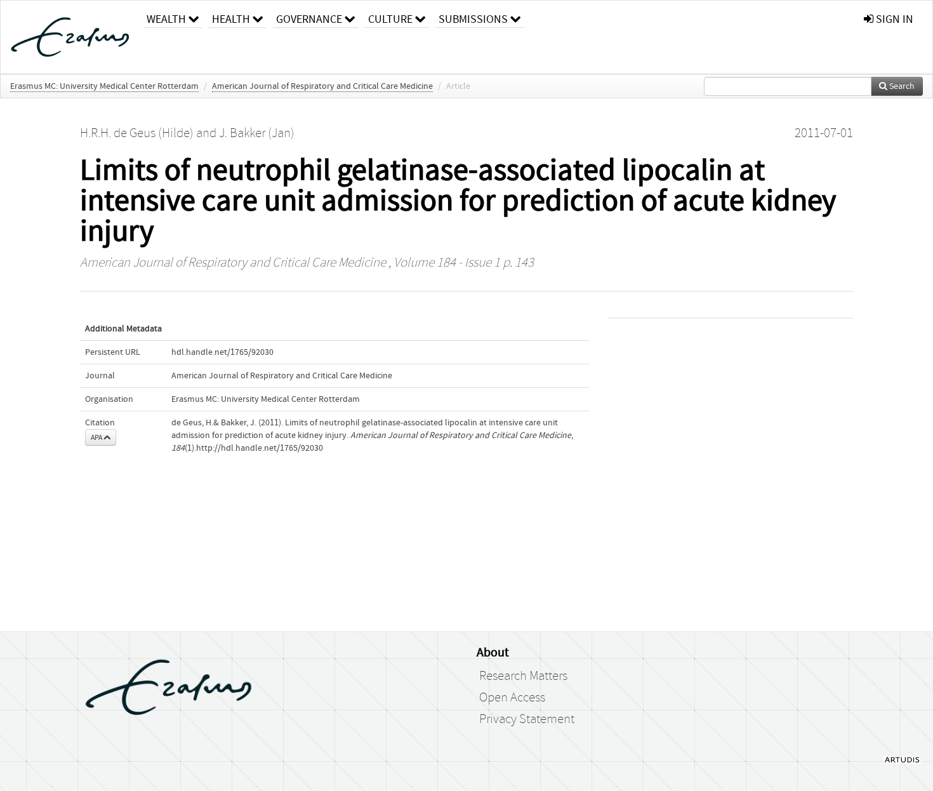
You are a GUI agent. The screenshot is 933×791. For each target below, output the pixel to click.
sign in (893, 19)
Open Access (512, 697)
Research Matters (523, 676)
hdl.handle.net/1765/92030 (222, 352)
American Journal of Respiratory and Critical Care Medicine (322, 86)
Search (901, 86)
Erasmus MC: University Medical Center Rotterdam (104, 86)
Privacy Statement (526, 719)
